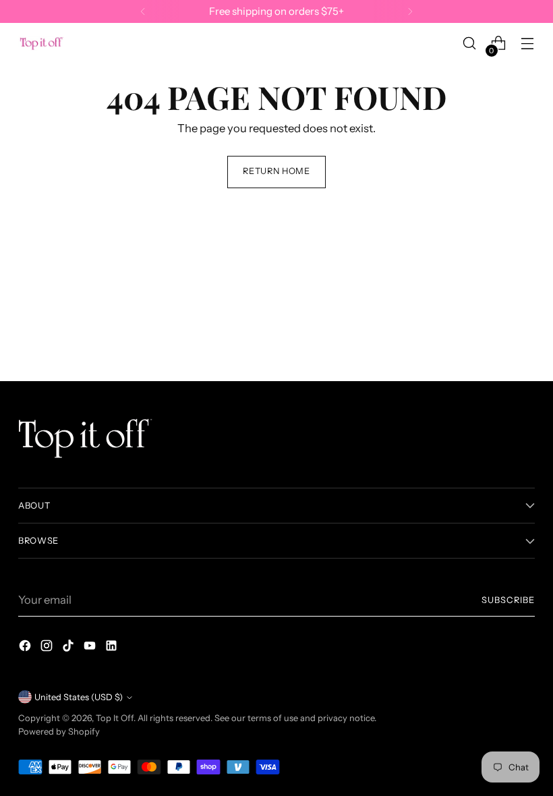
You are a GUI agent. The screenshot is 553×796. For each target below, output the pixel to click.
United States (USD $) (78, 697)
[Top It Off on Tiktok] (69, 648)
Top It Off (115, 718)
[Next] (410, 11)
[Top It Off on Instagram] (48, 648)
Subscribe (508, 600)
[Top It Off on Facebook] (26, 648)
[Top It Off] (41, 43)
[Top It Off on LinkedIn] (113, 648)
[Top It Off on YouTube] (91, 648)
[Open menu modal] (528, 43)
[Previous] (143, 11)
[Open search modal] (470, 43)
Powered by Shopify (59, 732)
